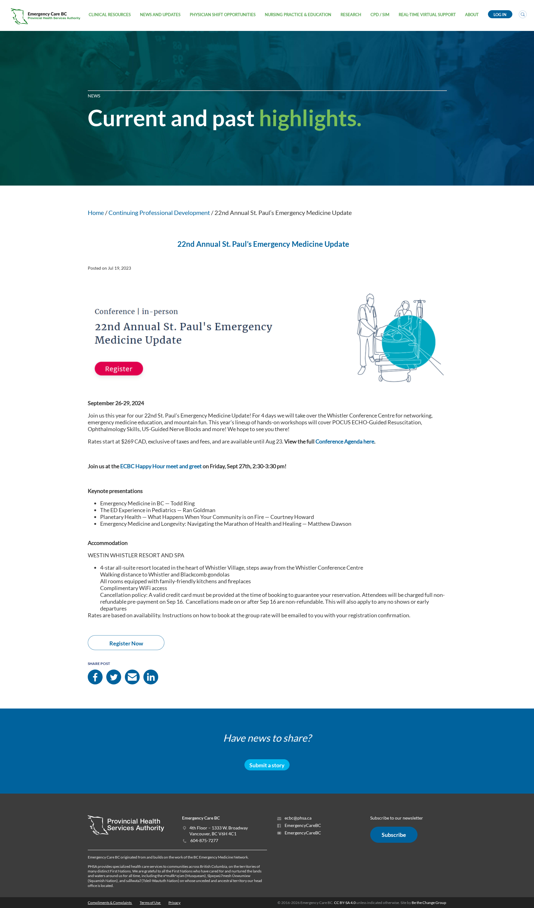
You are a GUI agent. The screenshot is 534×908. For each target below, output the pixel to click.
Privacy (174, 902)
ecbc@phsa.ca (298, 817)
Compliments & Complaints (110, 902)
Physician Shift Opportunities (223, 14)
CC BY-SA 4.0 (345, 902)
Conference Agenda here (345, 441)
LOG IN (500, 14)
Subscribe (394, 834)
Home (96, 212)
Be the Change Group (429, 902)
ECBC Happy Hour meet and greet (161, 466)
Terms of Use (150, 902)
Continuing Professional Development (159, 212)
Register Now (126, 643)
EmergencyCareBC (302, 825)
